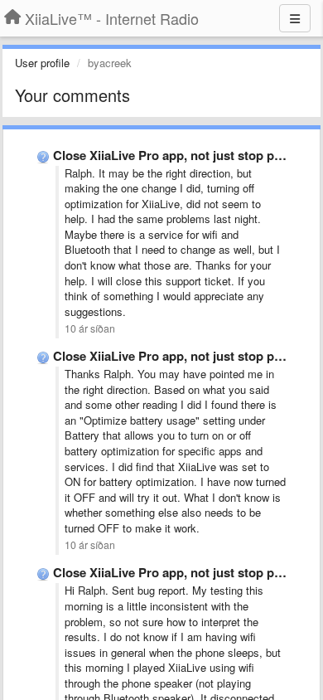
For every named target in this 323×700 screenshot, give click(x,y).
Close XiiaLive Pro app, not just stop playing (181, 155)
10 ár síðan (90, 328)
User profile (42, 62)
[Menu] (295, 18)
